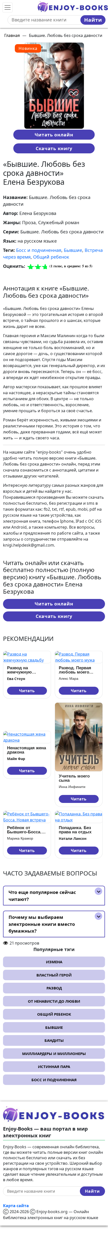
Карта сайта (16, 1205)
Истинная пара (54, 1066)
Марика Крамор (20, 838)
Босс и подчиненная (38, 250)
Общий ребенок (51, 257)
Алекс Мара (68, 678)
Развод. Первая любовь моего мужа (75, 670)
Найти (93, 19)
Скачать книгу (54, 148)
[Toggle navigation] (8, 7)
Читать (27, 690)
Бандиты (54, 1040)
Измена (54, 961)
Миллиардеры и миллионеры (54, 1053)
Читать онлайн (54, 135)
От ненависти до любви (54, 1001)
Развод (54, 987)
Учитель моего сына (74, 778)
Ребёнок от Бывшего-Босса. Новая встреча (24, 830)
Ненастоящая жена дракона (26, 750)
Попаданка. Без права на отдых (75, 830)
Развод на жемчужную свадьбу (19, 670)
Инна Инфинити (72, 787)
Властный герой (54, 974)
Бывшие (73, 250)
